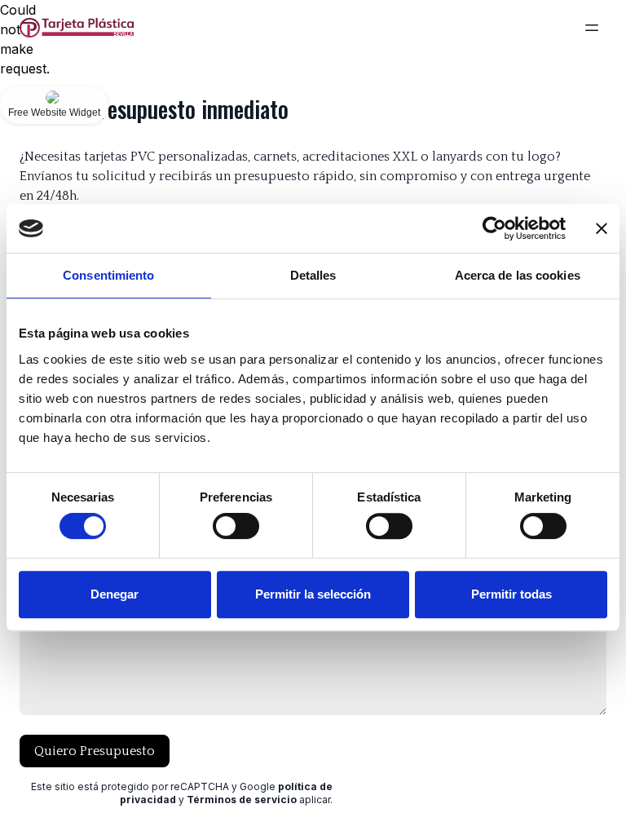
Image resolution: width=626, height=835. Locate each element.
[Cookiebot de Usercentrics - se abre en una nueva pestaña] (494, 228)
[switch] (236, 526)
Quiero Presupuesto (94, 751)
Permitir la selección (313, 594)
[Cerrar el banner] (601, 228)
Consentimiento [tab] (108, 275)
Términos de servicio (242, 799)
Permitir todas (511, 594)
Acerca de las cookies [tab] (517, 275)
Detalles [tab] (313, 275)
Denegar (114, 594)
